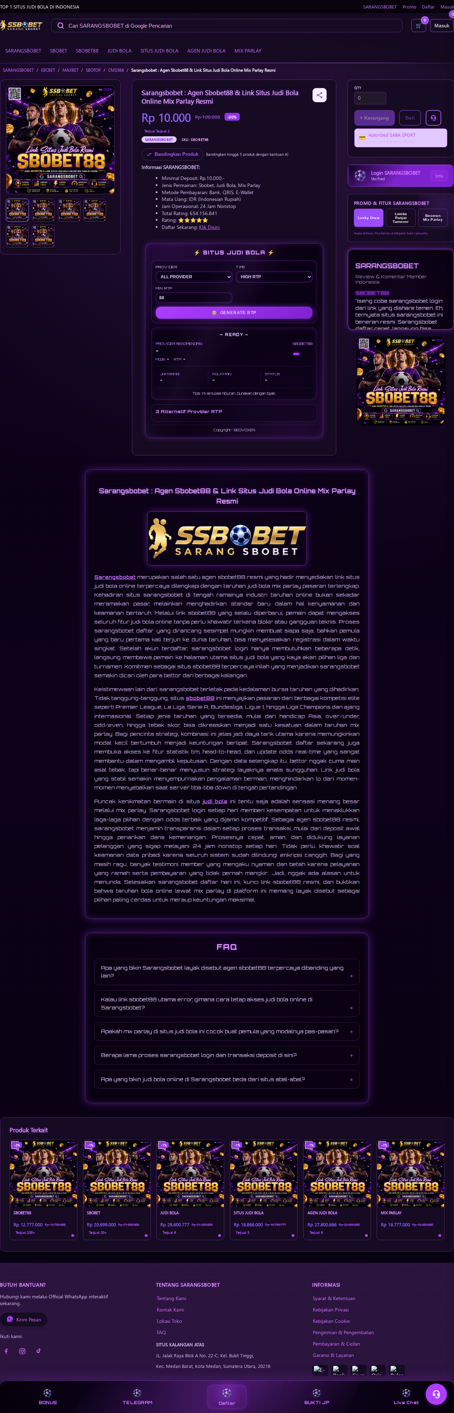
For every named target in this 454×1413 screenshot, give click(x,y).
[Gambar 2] (43, 210)
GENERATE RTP (234, 312)
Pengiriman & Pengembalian (343, 1332)
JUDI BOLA (119, 50)
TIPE (240, 267)
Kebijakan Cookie (331, 1321)
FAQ (161, 1332)
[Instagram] (22, 1351)
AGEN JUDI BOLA (206, 50)
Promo (409, 7)
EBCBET (48, 70)
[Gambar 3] (69, 210)
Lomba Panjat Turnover (401, 218)
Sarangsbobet (115, 577)
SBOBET (58, 50)
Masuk (447, 7)
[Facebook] (6, 1351)
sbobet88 (200, 698)
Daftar (428, 7)
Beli (410, 118)
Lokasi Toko (169, 1321)
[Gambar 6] (43, 236)
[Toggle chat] (436, 1394)
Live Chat (406, 1402)
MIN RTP (164, 288)
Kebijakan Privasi (331, 1309)
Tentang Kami (171, 1298)
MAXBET (70, 70)
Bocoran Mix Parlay (433, 217)
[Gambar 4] (94, 210)
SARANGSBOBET (380, 7)
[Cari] (60, 25)
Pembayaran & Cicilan (336, 1343)
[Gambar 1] (17, 210)
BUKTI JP (316, 1402)
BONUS (48, 1402)
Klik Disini (209, 227)
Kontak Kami (170, 1309)
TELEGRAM (137, 1402)
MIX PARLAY (247, 50)
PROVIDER (166, 267)
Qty (358, 88)
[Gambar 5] (17, 236)
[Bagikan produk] (319, 95)
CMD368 (116, 70)
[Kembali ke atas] (438, 1377)
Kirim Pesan (28, 1319)
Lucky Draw (369, 218)
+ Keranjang (374, 118)
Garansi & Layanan (333, 1355)
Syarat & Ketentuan (334, 1298)
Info (439, 176)
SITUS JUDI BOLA (159, 50)
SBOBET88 (87, 50)
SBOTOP (93, 70)
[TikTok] (39, 1351)
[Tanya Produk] (433, 118)
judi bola (215, 801)
